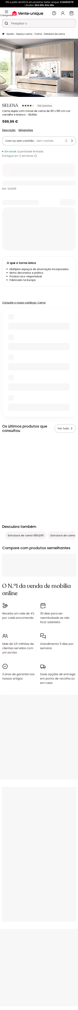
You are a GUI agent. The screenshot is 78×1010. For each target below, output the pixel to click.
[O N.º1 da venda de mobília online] (27, 13)
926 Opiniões (44, 105)
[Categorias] (6, 12)
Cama (38, 33)
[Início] (3, 34)
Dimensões (26, 130)
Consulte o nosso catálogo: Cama (24, 302)
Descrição (9, 130)
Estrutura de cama (54, 33)
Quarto (10, 33)
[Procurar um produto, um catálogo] (6, 23)
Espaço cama (24, 33)
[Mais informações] (35, 155)
